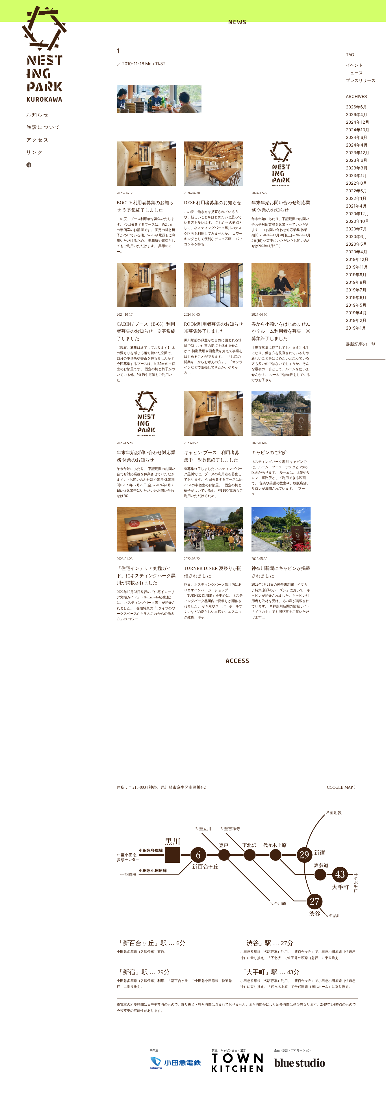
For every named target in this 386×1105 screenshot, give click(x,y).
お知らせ (37, 114)
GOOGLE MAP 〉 (342, 787)
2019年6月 (356, 297)
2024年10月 (357, 129)
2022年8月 (356, 183)
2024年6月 (356, 137)
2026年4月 (356, 114)
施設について (43, 127)
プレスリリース (361, 80)
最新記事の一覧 (361, 344)
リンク (35, 152)
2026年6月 (356, 107)
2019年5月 (356, 305)
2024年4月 (357, 145)
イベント (354, 65)
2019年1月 (356, 328)
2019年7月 (356, 290)
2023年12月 (357, 152)
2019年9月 (356, 274)
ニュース (354, 72)
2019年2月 (356, 320)
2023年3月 (357, 168)
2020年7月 (356, 229)
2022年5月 (356, 190)
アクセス (37, 140)
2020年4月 (356, 251)
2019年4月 (356, 312)
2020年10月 (357, 221)
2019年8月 (356, 282)
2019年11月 (357, 267)
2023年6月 (356, 160)
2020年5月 (356, 244)
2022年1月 (356, 198)
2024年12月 (357, 122)
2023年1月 (356, 175)
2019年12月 (357, 259)
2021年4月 (356, 206)
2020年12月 (357, 213)
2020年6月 (356, 236)
